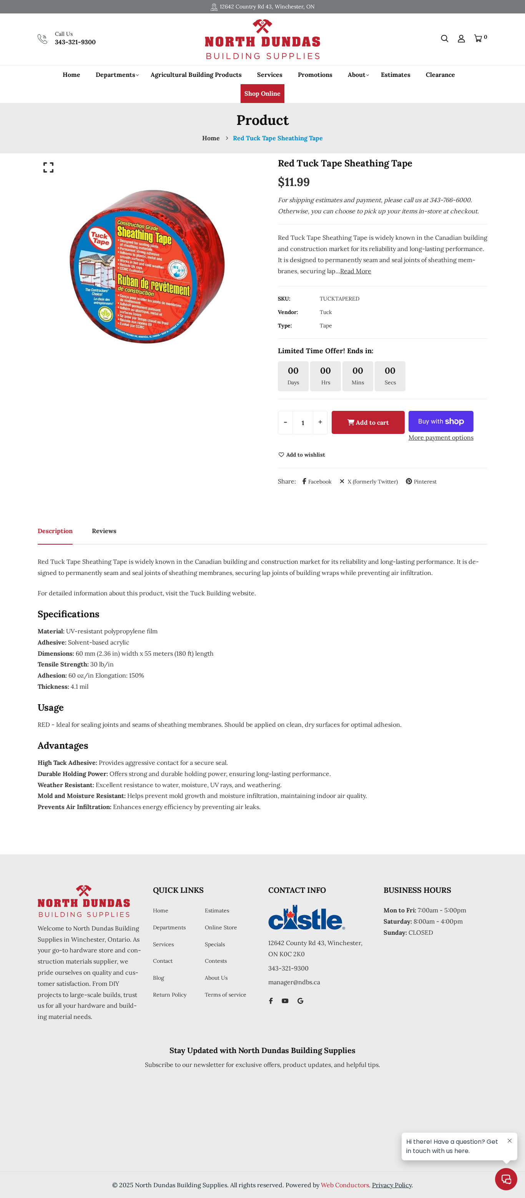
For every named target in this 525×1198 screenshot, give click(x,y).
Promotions (315, 74)
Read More (355, 271)
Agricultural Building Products (196, 74)
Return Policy (169, 994)
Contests (216, 960)
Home (71, 74)
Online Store (221, 927)
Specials (215, 944)
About (357, 74)
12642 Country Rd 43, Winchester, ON (267, 6)
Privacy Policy (392, 1185)
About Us (216, 977)
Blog (158, 977)
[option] (147, 266)
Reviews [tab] (104, 531)
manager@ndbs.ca (294, 982)
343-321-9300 (75, 42)
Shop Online (262, 93)
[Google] (300, 1001)
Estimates (395, 74)
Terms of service (225, 994)
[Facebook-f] (271, 1001)
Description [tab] (55, 531)
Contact (163, 960)
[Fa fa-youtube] (285, 1001)
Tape (326, 325)
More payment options (441, 437)
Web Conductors (345, 1185)
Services (269, 74)
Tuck (326, 312)
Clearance (440, 74)
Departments (115, 74)
